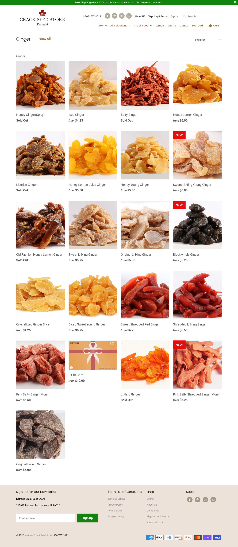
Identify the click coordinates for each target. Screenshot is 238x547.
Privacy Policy (115, 504)
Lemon (160, 25)
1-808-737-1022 (92, 16)
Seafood (197, 25)
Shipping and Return (158, 516)
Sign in (174, 16)
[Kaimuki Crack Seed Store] (42, 18)
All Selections (118, 25)
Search (150, 498)
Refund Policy (115, 510)
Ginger (23, 39)
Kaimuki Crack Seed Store (38, 535)
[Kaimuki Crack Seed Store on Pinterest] (114, 16)
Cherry (171, 25)
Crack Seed (141, 25)
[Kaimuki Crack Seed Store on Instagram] (122, 16)
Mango (183, 25)
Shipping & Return (158, 16)
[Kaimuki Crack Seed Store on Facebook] (107, 16)
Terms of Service (116, 498)
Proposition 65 (155, 522)
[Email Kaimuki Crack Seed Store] (129, 16)
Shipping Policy (116, 516)
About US (140, 16)
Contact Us (153, 510)
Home (103, 25)
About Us (152, 504)
